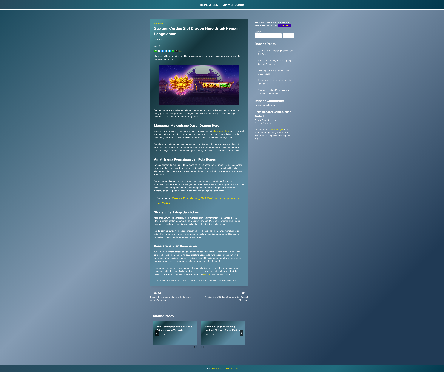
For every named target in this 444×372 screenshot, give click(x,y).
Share (181, 51)
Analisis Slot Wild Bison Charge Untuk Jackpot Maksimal (226, 296)
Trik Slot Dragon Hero (227, 280)
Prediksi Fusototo (263, 123)
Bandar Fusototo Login (265, 120)
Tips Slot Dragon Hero (207, 280)
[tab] (194, 347)
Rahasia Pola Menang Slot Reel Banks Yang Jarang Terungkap (170, 296)
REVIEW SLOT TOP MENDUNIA (167, 280)
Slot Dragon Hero (221, 131)
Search (258, 32)
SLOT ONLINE (159, 24)
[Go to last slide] (157, 333)
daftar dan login (275, 129)
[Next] (241, 333)
